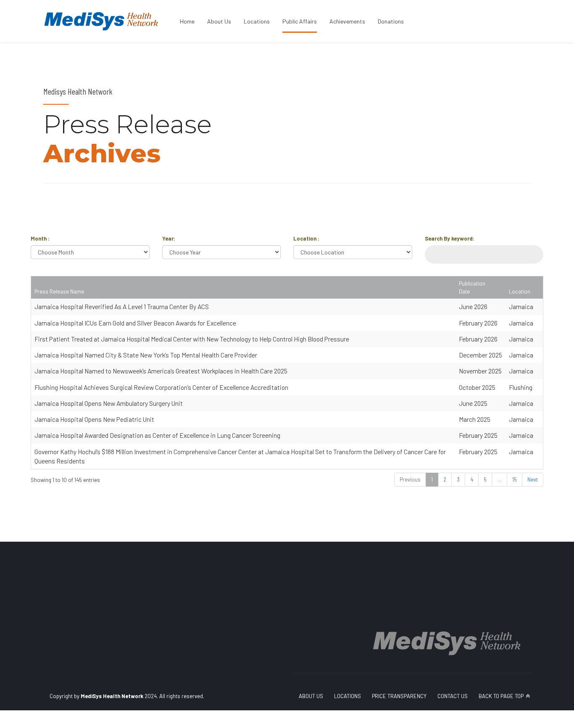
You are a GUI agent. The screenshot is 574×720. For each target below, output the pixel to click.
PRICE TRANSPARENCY (399, 696)
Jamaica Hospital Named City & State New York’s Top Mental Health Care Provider (145, 355)
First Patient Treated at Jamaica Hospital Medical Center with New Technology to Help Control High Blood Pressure (191, 339)
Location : (306, 238)
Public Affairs (299, 21)
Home (187, 21)
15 (514, 479)
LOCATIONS (347, 696)
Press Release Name (59, 291)
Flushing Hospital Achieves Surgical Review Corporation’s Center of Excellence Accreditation (161, 387)
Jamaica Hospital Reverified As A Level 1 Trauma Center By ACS (121, 306)
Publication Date (472, 287)
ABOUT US (311, 696)
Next (532, 479)
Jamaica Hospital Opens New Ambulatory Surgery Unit (108, 403)
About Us (219, 21)
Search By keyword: (449, 238)
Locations (257, 21)
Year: (168, 238)
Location (519, 291)
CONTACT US (452, 696)
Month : (40, 238)
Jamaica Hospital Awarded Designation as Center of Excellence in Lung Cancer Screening (157, 435)
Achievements (347, 21)
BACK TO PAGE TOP (501, 696)
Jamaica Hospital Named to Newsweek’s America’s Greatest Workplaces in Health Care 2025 (160, 371)
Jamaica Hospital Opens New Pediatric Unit (94, 419)
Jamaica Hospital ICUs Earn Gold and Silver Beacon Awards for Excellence (135, 323)
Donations (391, 21)
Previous (410, 479)
